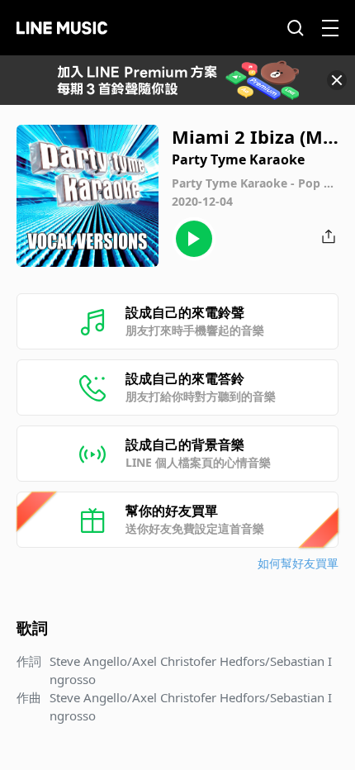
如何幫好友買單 (298, 563)
